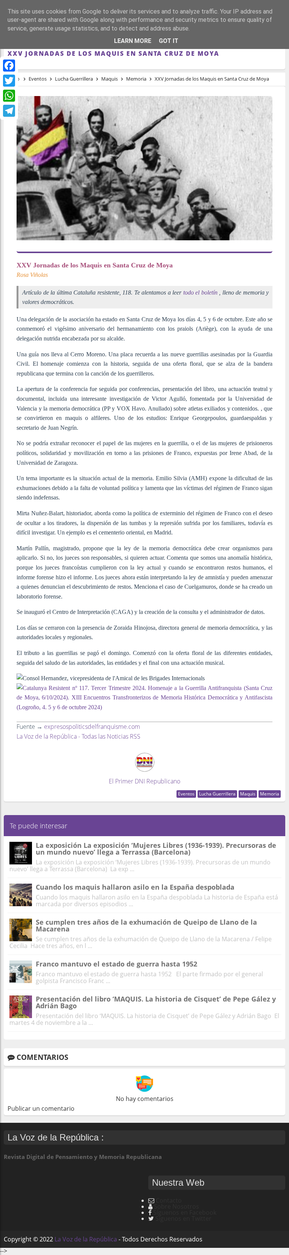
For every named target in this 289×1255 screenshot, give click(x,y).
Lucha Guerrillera (217, 794)
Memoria (269, 794)
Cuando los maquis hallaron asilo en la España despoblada (135, 887)
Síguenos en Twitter (183, 1218)
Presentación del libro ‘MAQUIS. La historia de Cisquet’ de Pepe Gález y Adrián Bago (156, 1002)
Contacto (169, 1200)
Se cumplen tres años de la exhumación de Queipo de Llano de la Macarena (146, 925)
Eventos (186, 794)
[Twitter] (9, 80)
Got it (168, 40)
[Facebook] (9, 65)
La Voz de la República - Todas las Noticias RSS (78, 736)
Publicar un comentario (41, 1108)
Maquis (248, 794)
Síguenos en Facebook (184, 1212)
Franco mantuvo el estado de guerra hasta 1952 (116, 963)
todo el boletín (201, 292)
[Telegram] (9, 110)
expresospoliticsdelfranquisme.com (92, 726)
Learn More (132, 40)
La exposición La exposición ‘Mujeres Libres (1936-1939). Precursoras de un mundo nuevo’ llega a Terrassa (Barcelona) (156, 849)
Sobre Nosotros (176, 1206)
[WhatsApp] (9, 95)
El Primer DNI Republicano (144, 781)
